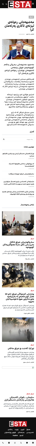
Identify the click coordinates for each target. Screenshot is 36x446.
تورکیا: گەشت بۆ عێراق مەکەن (21, 348)
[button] (33, 4)
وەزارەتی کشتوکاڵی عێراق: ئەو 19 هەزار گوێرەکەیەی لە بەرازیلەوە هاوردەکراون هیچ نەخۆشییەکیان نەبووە (19, 298)
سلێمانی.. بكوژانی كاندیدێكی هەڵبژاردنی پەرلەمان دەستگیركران (19, 399)
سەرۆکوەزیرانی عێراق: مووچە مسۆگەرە (21, 174)
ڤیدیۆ (21, 436)
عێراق (31, 17)
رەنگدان (10, 430)
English (15, 436)
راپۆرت (17, 430)
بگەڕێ (4, 139)
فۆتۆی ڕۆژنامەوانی (10, 433)
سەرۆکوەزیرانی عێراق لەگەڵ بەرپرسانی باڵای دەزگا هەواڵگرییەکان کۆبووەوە (18, 245)
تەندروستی (30, 433)
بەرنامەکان (21, 433)
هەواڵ (28, 394)
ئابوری (22, 430)
